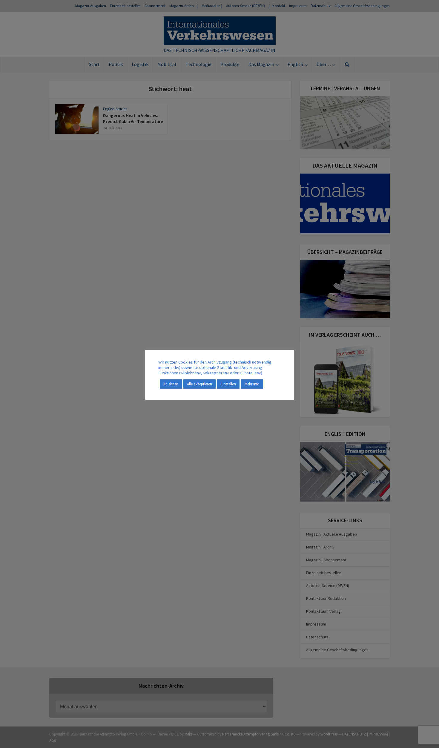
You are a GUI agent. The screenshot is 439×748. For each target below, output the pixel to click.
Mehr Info (252, 384)
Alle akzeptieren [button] (199, 384)
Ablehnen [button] (170, 384)
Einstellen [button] (228, 384)
